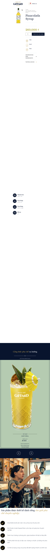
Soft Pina (25, 436)
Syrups (29, 10)
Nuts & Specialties (30, 11)
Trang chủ (27, 10)
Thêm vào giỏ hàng (38, 34)
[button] (22, 10)
